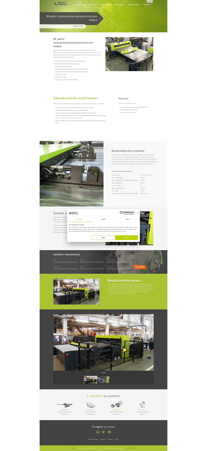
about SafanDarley (93, 439)
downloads (103, 439)
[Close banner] (137, 213)
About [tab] (128, 219)
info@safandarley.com (119, 448)
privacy (117, 439)
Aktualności (105, 5)
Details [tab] (104, 219)
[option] (103, 344)
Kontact (146, 5)
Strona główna (80, 5)
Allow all (126, 237)
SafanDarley (118, 5)
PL (150, 1)
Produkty (92, 5)
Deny (103, 237)
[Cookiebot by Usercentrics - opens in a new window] (127, 213)
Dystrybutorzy (133, 5)
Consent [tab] (79, 219)
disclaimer (110, 439)
